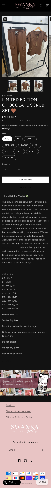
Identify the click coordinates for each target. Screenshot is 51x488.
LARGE (24, 145)
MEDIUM (9, 145)
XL (36, 145)
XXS (7, 139)
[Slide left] (3, 86)
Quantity (6, 164)
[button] (3, 6)
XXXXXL (9, 158)
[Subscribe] (42, 450)
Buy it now (25, 187)
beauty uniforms (10, 247)
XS (18, 139)
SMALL (30, 139)
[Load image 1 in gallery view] (12, 86)
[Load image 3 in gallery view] (38, 86)
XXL (7, 151)
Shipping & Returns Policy (19, 417)
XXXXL (32, 151)
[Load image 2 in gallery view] (25, 86)
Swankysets (28, 483)
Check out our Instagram (18, 411)
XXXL (19, 151)
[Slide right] (48, 86)
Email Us (10, 405)
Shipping (15, 121)
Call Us (13, 482)
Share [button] (8, 361)
